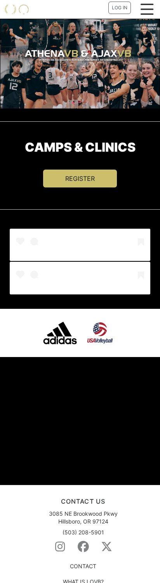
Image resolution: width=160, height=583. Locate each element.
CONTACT (83, 566)
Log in (119, 8)
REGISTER (80, 178)
